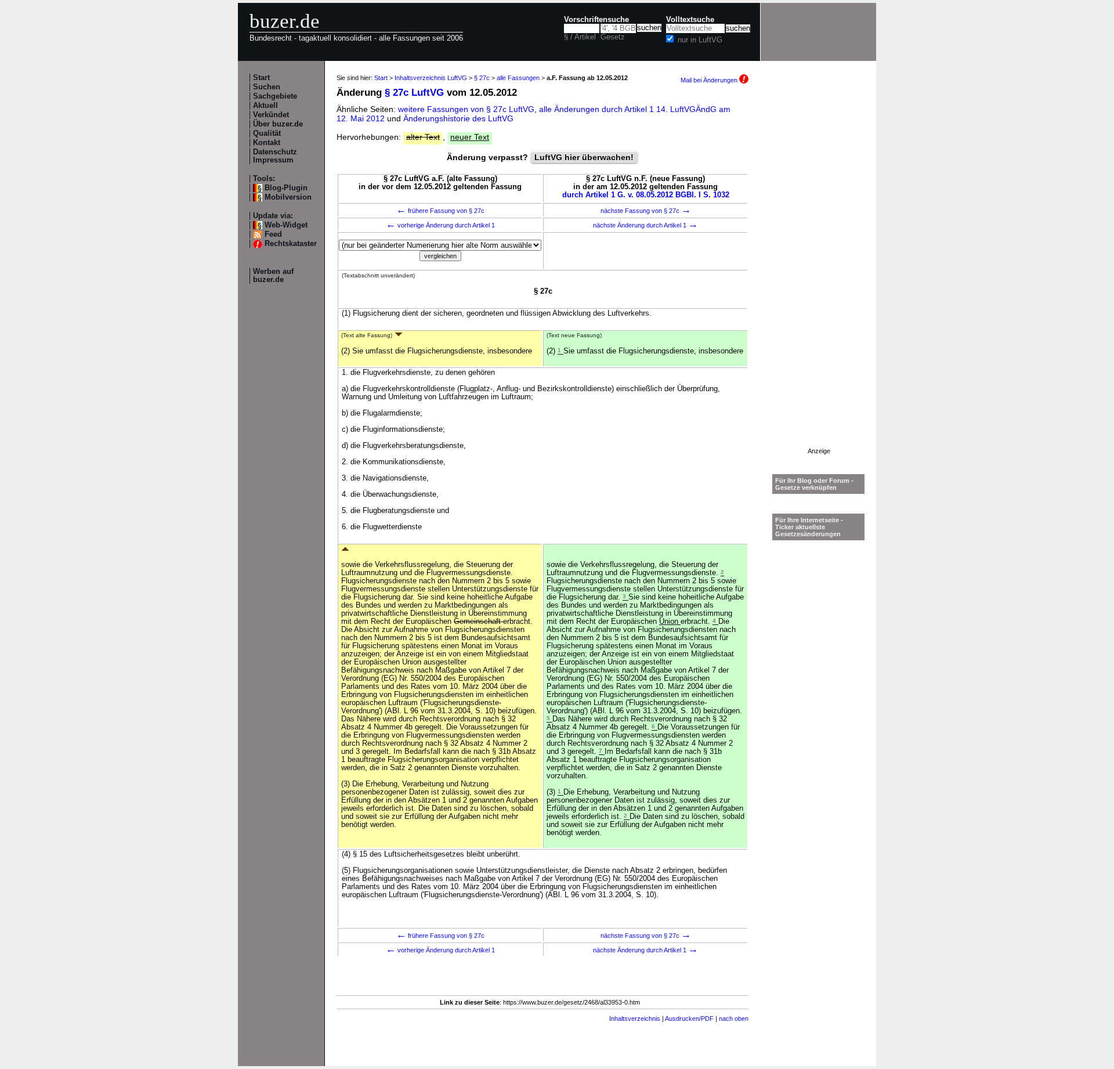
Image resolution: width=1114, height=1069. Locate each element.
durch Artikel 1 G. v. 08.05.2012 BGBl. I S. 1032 (645, 195)
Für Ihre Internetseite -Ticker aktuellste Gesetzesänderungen (809, 527)
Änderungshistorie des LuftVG (458, 118)
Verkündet (271, 115)
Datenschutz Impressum (275, 156)
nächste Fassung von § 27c (646, 210)
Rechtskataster (291, 244)
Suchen (266, 87)
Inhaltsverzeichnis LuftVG (431, 77)
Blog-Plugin (286, 188)
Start (261, 78)
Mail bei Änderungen (710, 80)
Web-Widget (286, 225)
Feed (273, 234)
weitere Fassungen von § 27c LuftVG (466, 109)
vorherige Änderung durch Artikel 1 (440, 225)
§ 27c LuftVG (414, 92)
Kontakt (266, 143)
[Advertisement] (818, 273)
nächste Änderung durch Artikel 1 (645, 225)
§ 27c (482, 77)
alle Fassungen (518, 77)
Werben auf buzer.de (273, 276)
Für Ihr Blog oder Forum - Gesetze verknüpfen (814, 484)
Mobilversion (288, 197)
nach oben (733, 1018)
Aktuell (265, 106)
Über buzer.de (278, 124)
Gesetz (613, 37)
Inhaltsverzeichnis (634, 1018)
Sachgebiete (275, 96)
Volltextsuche (690, 20)
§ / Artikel (580, 37)
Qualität (267, 133)
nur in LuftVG (700, 40)
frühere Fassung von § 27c (440, 210)
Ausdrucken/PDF (689, 1018)
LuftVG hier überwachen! (584, 157)
